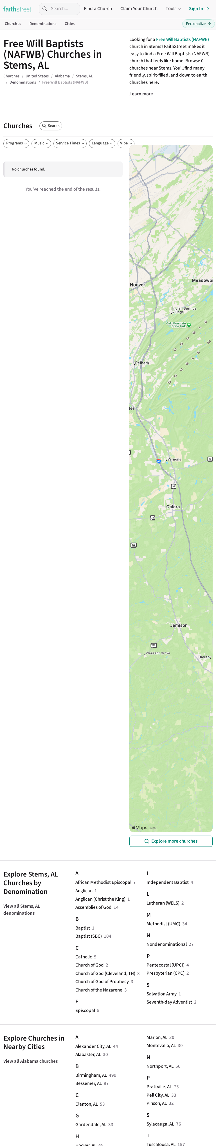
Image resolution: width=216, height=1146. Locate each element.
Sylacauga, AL (160, 1124)
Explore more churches (174, 841)
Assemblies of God (93, 907)
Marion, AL (157, 1037)
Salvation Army (162, 994)
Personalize (198, 24)
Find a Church (98, 8)
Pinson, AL (157, 1103)
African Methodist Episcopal (103, 882)
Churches (13, 24)
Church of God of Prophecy (102, 981)
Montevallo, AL (161, 1045)
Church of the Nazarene (98, 990)
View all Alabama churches (30, 1061)
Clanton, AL (86, 1104)
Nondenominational (167, 944)
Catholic (83, 957)
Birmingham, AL (91, 1075)
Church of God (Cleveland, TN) (105, 973)
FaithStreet (17, 8)
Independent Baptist (168, 882)
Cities (70, 24)
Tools (171, 8)
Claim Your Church (139, 8)
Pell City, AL (158, 1095)
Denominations (43, 24)
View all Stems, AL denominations (21, 910)
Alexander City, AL (93, 1046)
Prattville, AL (159, 1086)
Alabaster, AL (88, 1054)
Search (54, 126)
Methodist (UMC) (163, 924)
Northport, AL (160, 1066)
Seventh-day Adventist (169, 1002)
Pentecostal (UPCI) (165, 965)
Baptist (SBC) (88, 936)
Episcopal (85, 1010)
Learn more (141, 94)
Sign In (196, 8)
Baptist (82, 928)
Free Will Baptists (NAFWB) (182, 39)
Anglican (84, 890)
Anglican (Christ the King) (100, 899)
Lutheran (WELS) (163, 903)
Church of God (89, 965)
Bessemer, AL (88, 1083)
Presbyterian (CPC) (165, 973)
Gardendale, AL (90, 1124)
